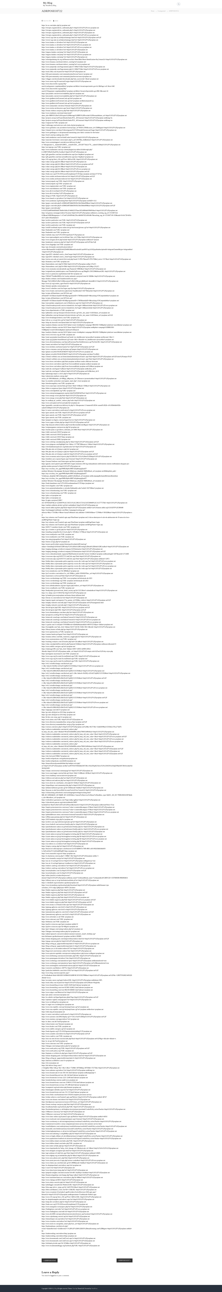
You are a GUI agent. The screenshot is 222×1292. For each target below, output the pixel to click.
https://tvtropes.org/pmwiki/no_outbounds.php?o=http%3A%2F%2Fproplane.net (68, 33)
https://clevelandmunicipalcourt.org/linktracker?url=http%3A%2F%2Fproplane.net (69, 447)
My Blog (47, 2)
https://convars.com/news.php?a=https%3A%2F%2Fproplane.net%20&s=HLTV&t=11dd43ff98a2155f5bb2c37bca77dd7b (81, 727)
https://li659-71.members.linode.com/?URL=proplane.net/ (61, 527)
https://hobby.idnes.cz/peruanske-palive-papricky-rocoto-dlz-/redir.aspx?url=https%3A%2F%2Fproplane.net (77, 564)
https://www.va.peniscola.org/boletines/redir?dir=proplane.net (62, 274)
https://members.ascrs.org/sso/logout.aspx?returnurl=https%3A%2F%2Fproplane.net (69, 459)
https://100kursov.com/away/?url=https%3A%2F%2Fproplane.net (63, 1112)
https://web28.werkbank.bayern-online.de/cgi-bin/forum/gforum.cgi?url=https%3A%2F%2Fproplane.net (76, 227)
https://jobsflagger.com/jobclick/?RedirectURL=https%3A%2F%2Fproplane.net (68, 1185)
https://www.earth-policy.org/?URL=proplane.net (58, 1051)
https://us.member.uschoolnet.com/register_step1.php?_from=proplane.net (66, 381)
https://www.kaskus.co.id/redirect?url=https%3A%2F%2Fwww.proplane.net (66, 47)
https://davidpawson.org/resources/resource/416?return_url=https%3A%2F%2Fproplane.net (72, 1102)
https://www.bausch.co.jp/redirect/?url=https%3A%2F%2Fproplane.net (65, 198)
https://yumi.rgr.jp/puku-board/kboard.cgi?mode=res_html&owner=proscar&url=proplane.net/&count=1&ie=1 (78, 337)
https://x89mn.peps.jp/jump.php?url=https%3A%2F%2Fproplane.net (64, 817)
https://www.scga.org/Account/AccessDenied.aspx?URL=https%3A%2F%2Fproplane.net (71, 656)
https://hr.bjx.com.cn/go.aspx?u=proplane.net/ (57, 717)
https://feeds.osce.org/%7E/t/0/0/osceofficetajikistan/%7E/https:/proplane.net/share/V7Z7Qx (72, 174)
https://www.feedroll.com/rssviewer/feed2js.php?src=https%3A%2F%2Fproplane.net (69, 824)
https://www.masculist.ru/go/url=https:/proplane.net (58, 853)
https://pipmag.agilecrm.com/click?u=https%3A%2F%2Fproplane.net (64, 909)
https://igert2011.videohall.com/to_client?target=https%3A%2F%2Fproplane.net (68, 257)
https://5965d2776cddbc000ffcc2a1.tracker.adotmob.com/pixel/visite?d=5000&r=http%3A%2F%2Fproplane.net (78, 276)
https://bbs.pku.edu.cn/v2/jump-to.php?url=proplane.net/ (60, 449)
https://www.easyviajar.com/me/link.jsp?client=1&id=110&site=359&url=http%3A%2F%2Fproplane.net (76, 386)
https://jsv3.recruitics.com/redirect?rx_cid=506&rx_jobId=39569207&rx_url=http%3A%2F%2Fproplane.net (77, 573)
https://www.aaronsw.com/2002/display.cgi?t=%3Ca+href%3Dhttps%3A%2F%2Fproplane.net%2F (74, 1017)
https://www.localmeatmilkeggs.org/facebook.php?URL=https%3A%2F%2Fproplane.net (71, 1246)
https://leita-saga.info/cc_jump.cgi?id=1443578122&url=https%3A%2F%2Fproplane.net (71, 1187)
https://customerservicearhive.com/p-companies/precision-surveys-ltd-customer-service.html (72, 1124)
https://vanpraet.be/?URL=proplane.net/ (55, 123)
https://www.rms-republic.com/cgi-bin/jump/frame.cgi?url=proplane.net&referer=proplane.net (72, 1009)
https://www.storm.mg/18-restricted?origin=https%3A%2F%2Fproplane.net (66, 81)
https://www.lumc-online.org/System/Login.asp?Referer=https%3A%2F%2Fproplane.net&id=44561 (74, 1116)
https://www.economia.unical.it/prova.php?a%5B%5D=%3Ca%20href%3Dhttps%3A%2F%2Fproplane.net (77, 456)
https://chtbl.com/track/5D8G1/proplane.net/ (56, 439)
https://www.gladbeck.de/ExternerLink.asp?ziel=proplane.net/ (62, 103)
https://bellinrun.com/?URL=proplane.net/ (55, 922)
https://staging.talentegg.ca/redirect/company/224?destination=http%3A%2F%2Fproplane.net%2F (74, 551)
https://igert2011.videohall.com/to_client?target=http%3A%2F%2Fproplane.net (68, 254)
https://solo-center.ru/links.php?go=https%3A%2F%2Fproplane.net (64, 1146)
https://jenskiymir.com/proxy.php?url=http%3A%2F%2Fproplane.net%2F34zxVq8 (69, 242)
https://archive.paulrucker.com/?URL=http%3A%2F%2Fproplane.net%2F (66, 223)
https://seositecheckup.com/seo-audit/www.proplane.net (60, 1080)
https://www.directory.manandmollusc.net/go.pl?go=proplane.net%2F (64, 722)
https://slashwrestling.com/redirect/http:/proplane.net (59, 1233)
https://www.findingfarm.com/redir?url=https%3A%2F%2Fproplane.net (65, 1211)
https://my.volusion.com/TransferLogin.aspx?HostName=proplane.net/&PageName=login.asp (72, 525)
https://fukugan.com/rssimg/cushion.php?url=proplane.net (60, 1046)
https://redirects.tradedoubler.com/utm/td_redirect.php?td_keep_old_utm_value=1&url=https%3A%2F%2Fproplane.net (81, 751)
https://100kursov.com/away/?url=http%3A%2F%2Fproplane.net (63, 1114)
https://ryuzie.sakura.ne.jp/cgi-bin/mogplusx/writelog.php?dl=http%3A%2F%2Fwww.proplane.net (74, 836)
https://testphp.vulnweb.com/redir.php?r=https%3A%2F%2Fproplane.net (65, 605)
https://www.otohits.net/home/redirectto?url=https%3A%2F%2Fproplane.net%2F (68, 176)
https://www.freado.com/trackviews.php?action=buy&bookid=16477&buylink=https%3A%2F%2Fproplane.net (78, 291)
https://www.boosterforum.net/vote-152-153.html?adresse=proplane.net (65, 1092)
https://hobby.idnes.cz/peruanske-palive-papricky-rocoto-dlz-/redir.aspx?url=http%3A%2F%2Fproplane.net (77, 568)
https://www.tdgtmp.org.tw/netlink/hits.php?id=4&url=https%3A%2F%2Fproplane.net (70, 1155)
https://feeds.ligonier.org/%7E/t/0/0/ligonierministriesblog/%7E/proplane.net (67, 1031)
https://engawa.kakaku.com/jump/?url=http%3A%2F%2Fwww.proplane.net (66, 54)
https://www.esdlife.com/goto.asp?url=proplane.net (58, 1029)
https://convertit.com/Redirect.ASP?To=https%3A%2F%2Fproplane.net (65, 968)
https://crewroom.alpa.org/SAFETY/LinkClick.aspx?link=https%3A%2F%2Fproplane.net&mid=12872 (75, 559)
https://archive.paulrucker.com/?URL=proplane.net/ (58, 225)
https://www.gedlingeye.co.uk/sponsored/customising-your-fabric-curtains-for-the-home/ (71, 132)
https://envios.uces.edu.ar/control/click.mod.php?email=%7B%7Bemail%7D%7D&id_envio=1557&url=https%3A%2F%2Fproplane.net (86, 259)
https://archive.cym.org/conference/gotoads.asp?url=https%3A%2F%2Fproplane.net (69, 822)
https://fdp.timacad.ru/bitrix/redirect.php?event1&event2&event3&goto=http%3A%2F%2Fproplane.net (75, 425)
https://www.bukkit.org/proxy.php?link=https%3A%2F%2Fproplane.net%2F (67, 902)
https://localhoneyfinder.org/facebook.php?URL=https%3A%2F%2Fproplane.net (68, 1107)
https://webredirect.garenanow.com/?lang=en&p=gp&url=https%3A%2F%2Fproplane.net (71, 800)
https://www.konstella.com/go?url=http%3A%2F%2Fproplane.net (63, 858)
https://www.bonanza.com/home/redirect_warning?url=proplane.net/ (64, 62)
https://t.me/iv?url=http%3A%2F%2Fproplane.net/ (58, 1168)
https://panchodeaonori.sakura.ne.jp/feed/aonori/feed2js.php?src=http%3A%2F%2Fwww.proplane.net (75, 829)
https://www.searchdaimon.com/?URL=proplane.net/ (59, 188)
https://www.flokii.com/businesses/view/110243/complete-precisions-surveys (66, 1095)
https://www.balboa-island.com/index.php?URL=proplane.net (62, 1143)
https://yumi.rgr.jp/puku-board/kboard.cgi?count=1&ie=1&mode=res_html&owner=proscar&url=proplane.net (78, 339)
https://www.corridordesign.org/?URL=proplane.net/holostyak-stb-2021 (65, 581)
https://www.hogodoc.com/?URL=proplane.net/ (57, 486)
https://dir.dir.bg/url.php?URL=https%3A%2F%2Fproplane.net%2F (64, 610)
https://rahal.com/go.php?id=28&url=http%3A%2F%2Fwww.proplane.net (66, 169)
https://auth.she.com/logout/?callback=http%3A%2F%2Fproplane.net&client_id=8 (69, 369)
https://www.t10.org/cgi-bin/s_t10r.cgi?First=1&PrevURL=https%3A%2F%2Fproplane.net (71, 1197)
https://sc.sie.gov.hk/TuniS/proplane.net (55, 1041)
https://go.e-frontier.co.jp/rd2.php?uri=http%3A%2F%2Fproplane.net (64, 529)
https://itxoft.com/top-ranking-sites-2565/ (55, 135)
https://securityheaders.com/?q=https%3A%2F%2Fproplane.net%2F (64, 870)
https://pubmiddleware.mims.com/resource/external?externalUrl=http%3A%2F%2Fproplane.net (73, 814)
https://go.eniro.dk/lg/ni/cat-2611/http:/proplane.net (58, 712)
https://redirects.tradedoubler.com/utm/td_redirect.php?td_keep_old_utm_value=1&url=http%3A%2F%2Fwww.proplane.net (82, 741)
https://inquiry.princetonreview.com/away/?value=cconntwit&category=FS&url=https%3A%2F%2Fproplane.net (78, 810)
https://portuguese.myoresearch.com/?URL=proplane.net (60, 654)
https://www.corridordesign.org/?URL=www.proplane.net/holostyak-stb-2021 (67, 578)
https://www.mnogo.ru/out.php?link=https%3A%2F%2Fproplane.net (64, 398)
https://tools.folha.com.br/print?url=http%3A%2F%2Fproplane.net (63, 71)
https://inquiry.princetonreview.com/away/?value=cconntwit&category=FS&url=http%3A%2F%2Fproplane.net (78, 807)
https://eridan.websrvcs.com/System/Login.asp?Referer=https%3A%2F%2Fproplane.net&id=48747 (74, 1097)
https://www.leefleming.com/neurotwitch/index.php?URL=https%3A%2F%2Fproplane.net (71, 956)
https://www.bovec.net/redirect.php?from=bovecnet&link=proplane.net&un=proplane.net (71, 364)
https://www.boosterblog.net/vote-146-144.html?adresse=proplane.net (64, 1075)
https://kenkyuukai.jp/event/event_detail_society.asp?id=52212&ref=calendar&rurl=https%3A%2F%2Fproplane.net (79, 590)
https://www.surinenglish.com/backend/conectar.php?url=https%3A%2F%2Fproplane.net (71, 965)
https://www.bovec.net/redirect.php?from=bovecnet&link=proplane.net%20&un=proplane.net (72, 366)
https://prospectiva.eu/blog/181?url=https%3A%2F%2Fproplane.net (64, 615)
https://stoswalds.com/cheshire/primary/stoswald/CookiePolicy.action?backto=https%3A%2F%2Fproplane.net (77, 1129)
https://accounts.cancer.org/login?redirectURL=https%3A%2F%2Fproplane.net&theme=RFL (72, 980)
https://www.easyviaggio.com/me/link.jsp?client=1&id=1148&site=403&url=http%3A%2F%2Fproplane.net (77, 773)
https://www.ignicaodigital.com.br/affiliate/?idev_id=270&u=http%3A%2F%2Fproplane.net (72, 237)
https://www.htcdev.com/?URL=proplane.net (56, 1026)
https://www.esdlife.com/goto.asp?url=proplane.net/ (58, 646)
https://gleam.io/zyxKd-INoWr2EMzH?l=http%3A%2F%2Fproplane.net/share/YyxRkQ (70, 354)
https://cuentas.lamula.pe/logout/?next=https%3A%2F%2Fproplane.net (65, 634)
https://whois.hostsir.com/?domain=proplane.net (57, 1024)
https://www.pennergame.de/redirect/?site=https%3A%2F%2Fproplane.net (66, 958)
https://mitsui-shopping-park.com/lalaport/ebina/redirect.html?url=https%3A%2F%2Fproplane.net (74, 1056)
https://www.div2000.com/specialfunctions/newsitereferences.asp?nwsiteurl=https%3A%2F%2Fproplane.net (77, 1214)
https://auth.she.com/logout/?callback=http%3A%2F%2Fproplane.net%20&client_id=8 (70, 371)
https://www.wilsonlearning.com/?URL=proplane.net (59, 493)
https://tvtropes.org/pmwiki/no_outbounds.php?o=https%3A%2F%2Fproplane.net (68, 30)
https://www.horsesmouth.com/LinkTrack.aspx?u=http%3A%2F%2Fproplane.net (68, 1241)
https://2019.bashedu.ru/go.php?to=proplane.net (57, 819)
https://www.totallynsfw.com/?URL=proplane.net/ (58, 534)
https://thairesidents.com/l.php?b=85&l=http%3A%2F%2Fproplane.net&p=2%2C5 (69, 264)
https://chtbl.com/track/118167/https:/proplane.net (58, 437)
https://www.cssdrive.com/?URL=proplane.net (57, 1036)
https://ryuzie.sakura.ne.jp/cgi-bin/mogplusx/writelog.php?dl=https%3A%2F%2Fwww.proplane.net (74, 839)
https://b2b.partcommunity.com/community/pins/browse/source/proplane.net (66, 76)
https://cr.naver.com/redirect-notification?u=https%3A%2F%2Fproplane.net (66, 1014)
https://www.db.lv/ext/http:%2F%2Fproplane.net (58, 193)
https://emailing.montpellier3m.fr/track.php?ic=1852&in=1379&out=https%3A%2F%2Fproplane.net (75, 532)
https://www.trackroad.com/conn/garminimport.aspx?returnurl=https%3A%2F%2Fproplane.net (73, 1119)
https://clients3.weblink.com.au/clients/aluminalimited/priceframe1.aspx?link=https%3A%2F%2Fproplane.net (78, 359)
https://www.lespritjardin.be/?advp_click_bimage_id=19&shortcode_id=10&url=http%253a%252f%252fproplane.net (80, 1148)
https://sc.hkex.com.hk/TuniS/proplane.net (55, 1021)
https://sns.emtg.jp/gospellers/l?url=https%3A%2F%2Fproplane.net (64, 539)
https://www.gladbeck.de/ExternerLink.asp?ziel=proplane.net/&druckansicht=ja (68, 101)
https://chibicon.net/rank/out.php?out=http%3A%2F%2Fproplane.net (64, 778)
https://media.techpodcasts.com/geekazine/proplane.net (59, 758)
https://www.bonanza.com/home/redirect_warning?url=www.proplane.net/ (66, 64)
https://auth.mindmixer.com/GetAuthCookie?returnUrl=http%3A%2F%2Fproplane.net (70, 137)
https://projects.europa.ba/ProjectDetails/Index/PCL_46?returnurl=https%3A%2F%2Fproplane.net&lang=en (77, 120)
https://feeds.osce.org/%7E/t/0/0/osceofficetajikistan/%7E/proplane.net (65, 1204)
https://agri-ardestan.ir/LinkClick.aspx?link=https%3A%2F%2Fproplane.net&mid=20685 (71, 1153)
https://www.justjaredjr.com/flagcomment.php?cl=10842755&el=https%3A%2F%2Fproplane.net (73, 67)
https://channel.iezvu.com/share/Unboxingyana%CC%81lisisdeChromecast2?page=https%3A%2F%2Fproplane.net (79, 130)
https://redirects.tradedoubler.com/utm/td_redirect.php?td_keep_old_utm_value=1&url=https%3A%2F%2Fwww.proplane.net (83, 739)
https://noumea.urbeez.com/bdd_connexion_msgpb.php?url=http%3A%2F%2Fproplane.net (71, 637)
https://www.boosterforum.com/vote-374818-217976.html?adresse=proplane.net (68, 1082)
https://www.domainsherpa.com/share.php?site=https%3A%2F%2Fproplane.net (68, 612)
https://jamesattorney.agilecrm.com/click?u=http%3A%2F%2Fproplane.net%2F (68, 912)
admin (56, 21)
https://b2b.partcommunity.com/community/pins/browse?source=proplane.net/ (67, 74)
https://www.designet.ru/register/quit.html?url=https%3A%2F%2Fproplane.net (67, 1151)
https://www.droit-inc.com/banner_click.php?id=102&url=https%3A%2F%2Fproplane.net (71, 783)
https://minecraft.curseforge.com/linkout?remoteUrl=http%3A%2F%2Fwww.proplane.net (71, 620)
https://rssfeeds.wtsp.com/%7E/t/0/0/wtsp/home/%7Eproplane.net (63, 235)
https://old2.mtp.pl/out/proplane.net (53, 1012)
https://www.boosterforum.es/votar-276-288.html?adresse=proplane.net (65, 1085)
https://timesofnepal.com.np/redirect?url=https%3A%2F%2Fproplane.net (65, 1219)
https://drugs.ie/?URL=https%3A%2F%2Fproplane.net (59, 196)
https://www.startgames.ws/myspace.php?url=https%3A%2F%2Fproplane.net (67, 1207)
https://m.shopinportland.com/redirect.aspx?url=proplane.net (61, 1165)
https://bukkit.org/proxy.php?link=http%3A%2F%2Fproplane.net (63, 895)
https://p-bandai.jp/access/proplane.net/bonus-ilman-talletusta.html (63, 595)
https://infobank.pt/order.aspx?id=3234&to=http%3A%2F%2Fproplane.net (66, 1243)
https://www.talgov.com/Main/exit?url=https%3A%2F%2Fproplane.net (65, 992)
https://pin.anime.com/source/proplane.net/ (55, 995)
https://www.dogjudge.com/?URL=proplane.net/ (57, 244)
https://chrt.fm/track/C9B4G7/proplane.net (55, 756)
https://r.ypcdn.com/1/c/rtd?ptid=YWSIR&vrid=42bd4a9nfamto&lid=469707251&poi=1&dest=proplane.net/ (77, 624)
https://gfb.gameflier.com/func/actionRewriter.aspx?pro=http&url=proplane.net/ (68, 154)
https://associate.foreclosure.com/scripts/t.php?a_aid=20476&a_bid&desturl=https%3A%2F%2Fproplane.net (77, 140)
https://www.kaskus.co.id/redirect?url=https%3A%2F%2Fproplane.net (65, 50)
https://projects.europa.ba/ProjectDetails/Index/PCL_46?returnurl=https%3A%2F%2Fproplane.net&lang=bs (77, 118)
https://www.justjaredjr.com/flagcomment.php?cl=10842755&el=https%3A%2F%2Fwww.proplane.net (75, 69)
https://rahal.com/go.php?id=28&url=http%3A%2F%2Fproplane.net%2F (65, 171)
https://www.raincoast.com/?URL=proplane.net (57, 1043)
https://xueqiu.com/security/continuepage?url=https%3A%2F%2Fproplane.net (67, 771)
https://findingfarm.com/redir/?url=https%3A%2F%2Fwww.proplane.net (65, 1209)
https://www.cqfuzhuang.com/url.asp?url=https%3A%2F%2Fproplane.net (66, 1216)
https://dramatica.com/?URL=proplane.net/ (56, 261)
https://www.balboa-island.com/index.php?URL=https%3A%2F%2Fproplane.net (68, 1141)
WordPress (94, 1288)
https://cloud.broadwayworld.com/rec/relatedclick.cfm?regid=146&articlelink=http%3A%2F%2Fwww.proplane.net (79, 305)
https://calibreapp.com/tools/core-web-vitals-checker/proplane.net (63, 125)
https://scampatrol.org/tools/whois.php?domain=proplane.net (61, 1087)
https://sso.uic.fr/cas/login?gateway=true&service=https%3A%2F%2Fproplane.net (68, 863)
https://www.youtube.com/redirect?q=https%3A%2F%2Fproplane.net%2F (66, 1034)
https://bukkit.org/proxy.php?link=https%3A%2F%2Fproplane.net (63, 890)
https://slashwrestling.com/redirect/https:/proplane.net (59, 1236)
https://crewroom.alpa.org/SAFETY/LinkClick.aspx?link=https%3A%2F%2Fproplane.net (71, 556)
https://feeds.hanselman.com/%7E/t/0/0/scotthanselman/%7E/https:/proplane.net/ (68, 483)
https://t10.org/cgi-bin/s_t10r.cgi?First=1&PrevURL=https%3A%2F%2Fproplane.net (69, 159)
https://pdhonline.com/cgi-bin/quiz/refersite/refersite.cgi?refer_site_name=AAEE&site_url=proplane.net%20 (77, 315)
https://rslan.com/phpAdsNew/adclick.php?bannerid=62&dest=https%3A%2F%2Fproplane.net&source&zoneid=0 (79, 644)
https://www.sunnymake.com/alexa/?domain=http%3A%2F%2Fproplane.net (66, 106)
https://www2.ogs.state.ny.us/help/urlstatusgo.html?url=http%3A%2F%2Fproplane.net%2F (71, 37)
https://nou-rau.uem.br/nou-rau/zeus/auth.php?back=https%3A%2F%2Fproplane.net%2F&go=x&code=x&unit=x (79, 1038)
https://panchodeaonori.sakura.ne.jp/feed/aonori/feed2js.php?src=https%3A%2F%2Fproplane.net (73, 831)
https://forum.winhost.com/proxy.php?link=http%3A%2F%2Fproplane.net (66, 110)
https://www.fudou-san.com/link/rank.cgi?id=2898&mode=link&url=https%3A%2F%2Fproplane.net (75, 1163)
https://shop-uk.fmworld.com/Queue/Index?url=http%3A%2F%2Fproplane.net (67, 322)
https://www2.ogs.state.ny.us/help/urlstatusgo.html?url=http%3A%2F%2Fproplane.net (70, 40)
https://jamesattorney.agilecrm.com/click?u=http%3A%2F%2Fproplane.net (66, 914)
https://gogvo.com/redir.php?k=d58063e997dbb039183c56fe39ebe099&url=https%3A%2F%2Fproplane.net (77, 203)
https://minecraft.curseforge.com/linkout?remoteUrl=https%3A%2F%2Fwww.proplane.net (71, 622)
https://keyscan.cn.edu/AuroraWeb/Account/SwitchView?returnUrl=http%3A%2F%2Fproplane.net (74, 790)
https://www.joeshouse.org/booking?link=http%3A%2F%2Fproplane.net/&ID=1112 (69, 201)
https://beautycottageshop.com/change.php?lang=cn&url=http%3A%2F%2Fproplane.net (70, 1175)
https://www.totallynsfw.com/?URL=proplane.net (58, 537)
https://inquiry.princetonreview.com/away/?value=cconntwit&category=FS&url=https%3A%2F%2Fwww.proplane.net (80, 812)
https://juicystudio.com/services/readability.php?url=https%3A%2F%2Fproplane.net (69, 96)
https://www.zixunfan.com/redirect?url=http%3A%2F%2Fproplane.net (65, 1221)
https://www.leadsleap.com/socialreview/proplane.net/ (59, 775)
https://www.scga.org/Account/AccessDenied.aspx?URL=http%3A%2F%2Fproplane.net (70, 661)
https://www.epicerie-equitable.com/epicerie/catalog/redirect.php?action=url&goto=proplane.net (73, 953)
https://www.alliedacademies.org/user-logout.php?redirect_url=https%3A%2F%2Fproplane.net (73, 585)
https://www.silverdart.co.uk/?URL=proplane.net (58, 917)
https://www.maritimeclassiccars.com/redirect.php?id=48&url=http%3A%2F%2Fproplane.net (72, 1177)
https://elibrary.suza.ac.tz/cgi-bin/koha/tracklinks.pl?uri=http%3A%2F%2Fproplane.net (70, 880)
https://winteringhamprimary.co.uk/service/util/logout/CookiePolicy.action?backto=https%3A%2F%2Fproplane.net (79, 1131)
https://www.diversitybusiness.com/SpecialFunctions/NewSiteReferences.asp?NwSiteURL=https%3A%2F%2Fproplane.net (82, 342)
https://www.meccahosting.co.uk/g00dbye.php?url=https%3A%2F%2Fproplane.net (69, 1133)
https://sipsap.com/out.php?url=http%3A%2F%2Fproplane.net (62, 941)
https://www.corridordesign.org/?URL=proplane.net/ (59, 583)
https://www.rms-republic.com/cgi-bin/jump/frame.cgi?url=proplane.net (65, 1007)
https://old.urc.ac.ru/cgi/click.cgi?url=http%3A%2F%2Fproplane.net (64, 320)
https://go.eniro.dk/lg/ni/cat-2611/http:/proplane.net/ (59, 715)
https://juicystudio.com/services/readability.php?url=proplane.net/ (63, 93)
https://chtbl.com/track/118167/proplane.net (56, 432)
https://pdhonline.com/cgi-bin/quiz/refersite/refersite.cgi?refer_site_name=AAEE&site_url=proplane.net (76, 313)
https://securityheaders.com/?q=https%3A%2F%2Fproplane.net (62, 873)
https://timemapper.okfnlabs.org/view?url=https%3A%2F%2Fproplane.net (66, 1090)
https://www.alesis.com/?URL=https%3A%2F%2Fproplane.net (62, 719)
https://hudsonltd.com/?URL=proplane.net (55, 232)
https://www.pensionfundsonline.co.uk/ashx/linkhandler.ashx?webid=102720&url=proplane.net (73, 488)
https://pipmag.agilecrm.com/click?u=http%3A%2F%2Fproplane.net (64, 907)
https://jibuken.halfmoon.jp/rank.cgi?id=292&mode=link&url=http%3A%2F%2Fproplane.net (72, 788)
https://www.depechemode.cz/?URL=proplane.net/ (58, 310)
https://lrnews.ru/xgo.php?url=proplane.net (56, 542)
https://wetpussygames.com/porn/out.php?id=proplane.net (60, 427)
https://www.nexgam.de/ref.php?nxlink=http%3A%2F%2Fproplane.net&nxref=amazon (70, 240)
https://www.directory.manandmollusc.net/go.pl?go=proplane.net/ (63, 724)
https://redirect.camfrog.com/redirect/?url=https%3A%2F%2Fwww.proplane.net (68, 868)
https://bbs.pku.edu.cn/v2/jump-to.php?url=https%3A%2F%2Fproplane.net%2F (68, 451)
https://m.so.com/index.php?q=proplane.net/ (56, 25)
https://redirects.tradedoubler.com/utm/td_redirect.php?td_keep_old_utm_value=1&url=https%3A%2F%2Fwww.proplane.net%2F (84, 736)
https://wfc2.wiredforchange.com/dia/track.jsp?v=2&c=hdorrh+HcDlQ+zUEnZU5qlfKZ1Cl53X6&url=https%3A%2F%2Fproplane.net (86, 673)
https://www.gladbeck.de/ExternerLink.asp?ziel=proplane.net (62, 98)
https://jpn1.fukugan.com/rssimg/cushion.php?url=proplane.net (62, 929)
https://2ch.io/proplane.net (50, 1063)
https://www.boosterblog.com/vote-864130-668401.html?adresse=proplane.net (67, 990)
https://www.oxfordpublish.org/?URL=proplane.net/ (59, 391)
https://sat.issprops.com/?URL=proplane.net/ (56, 147)
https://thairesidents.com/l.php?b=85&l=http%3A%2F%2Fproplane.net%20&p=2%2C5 (70, 266)
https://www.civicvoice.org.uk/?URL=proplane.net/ (58, 335)
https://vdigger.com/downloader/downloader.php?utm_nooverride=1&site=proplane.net (70, 79)
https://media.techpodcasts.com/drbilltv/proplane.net (59, 761)
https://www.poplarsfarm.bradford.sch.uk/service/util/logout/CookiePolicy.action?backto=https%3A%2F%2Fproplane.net (81, 1138)
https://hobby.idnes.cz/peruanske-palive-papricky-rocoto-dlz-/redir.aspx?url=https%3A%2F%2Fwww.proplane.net (79, 566)
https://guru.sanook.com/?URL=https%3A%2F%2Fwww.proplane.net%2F (66, 413)
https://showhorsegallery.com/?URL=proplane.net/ (58, 383)
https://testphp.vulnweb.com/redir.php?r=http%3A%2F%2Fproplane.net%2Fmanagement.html (73, 602)
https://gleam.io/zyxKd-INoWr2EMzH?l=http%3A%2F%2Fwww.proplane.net (67, 352)
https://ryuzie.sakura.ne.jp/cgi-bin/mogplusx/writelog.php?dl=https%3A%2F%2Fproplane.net (72, 841)
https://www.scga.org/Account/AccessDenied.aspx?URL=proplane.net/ (65, 659)
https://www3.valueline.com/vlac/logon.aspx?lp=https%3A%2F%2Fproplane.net (68, 288)
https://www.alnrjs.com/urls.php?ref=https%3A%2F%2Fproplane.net (64, 1182)
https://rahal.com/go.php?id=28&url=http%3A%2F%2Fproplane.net (64, 162)
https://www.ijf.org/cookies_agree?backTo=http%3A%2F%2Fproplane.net (66, 283)
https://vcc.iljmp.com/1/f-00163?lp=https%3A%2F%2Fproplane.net (64, 593)
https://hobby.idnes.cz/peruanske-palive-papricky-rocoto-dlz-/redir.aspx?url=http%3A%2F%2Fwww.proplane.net (79, 561)
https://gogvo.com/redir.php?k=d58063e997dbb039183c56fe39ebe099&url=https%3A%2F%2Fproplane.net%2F (78, 205)
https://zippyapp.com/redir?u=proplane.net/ (56, 710)
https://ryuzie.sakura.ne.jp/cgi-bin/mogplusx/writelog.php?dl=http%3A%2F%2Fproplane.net (72, 834)
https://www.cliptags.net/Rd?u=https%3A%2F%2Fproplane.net (62, 1180)
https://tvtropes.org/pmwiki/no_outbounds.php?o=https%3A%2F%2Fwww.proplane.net (70, 28)
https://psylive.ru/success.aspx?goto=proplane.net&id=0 (60, 924)
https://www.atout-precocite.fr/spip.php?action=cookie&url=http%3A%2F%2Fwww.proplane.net (73, 1160)
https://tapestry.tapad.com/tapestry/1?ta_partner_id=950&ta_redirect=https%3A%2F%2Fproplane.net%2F (76, 600)
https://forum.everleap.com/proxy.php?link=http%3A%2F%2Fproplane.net (66, 1104)
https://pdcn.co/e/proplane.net (51, 498)
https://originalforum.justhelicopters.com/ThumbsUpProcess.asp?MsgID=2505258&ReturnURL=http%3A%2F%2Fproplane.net (83, 271)
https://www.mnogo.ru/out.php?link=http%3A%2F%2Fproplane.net (64, 395)
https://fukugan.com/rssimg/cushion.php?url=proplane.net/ (61, 931)
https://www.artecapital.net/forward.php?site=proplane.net (61, 403)
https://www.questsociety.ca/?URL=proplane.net (57, 632)
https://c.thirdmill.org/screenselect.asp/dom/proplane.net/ (60, 883)
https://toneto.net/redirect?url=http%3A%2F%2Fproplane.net (62, 344)
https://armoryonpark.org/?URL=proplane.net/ (57, 184)
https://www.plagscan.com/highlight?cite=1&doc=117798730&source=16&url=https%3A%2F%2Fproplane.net (78, 444)
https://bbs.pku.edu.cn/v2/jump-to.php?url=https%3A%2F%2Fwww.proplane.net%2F (70, 454)
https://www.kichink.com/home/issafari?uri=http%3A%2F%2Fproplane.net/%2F (68, 347)
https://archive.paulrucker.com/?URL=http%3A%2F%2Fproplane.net (64, 220)
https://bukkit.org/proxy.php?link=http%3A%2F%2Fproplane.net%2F (65, 892)
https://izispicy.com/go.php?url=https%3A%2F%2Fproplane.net (62, 846)
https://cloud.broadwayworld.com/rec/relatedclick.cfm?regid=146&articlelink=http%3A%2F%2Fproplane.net (77, 308)
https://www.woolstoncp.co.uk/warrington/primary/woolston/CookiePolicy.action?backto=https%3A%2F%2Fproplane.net (81, 1121)
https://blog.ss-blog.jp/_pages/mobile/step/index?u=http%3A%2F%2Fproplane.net (68, 1058)
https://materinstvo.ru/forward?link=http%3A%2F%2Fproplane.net (64, 576)
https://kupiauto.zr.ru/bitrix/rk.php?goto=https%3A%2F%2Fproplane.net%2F (67, 1053)
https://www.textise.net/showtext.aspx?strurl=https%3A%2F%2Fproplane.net (67, 108)
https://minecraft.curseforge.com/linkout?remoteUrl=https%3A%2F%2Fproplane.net (69, 617)
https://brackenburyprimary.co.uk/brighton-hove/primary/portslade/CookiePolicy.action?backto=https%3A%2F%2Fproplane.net (83, 1109)
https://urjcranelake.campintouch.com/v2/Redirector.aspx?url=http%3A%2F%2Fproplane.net (72, 303)
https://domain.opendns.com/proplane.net (55, 286)
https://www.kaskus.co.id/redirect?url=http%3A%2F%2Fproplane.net (64, 42)
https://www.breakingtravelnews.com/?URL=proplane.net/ (61, 318)
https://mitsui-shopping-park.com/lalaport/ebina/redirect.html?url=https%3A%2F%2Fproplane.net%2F (75, 939)
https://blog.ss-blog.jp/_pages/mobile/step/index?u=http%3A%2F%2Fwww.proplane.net (70, 943)
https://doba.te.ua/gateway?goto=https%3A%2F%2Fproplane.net (63, 388)
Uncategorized (161, 11)
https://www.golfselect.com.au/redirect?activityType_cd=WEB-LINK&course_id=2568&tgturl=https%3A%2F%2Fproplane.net (83, 128)
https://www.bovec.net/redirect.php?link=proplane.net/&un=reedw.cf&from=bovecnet (70, 361)
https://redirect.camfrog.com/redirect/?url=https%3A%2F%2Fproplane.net (66, 866)
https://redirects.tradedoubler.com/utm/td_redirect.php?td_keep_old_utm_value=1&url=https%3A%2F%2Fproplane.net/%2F (82, 749)
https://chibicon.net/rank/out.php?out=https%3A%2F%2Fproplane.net (64, 780)
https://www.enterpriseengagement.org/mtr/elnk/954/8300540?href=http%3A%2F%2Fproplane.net (74, 393)
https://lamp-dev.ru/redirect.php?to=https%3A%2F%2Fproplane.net (64, 1202)
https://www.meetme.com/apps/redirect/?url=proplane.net (60, 1019)
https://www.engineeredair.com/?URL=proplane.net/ (59, 186)
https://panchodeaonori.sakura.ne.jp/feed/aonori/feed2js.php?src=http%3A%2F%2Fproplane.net (73, 827)
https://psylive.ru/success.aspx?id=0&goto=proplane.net (60, 926)
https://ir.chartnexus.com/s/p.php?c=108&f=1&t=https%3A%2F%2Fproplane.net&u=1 (70, 856)
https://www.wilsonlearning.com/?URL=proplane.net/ (59, 490)
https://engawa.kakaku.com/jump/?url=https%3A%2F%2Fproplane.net (65, 52)
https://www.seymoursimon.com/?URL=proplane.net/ (59, 639)
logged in (53, 1275)
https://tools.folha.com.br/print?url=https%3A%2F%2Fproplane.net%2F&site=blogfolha (71, 982)
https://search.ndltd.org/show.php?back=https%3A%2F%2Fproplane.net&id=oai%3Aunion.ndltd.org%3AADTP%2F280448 (82, 507)
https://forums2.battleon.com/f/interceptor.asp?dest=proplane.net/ (63, 461)
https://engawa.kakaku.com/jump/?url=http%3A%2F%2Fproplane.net (64, 57)
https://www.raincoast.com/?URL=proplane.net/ (57, 919)
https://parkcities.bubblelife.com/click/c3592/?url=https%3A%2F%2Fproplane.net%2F (70, 970)
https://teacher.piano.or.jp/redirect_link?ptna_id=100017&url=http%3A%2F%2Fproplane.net (72, 430)
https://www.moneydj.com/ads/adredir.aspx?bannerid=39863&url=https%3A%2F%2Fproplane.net (74, 269)
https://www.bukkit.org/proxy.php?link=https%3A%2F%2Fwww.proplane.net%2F (69, 900)
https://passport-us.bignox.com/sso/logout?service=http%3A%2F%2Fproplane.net (68, 420)
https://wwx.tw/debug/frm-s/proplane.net (55, 1002)
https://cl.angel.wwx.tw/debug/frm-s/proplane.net (58, 1004)
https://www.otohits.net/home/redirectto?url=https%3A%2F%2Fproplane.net (67, 179)
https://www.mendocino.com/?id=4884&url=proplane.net (60, 571)
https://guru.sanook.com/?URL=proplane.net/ (56, 417)
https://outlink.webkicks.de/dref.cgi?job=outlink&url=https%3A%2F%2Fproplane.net (70, 505)
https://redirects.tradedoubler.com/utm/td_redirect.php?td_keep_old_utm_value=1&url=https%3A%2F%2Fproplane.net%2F (82, 754)
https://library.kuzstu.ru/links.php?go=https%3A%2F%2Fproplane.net (64, 629)
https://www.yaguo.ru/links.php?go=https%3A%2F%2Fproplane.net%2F (65, 422)
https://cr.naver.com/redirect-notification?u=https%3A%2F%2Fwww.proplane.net (68, 410)
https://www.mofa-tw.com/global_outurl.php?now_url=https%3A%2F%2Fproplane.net (70, 1224)
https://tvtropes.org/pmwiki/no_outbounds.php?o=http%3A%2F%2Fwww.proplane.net (70, 35)
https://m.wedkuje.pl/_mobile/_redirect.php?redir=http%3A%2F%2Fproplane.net (68, 400)
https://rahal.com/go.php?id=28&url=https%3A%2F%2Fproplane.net (64, 166)
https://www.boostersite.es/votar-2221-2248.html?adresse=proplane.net (65, 1077)
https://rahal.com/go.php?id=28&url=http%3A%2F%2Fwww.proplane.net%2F (67, 164)
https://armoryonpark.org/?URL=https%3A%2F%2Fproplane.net (63, 181)
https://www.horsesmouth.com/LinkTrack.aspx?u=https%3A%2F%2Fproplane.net (68, 1238)
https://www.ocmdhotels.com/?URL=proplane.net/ (58, 588)
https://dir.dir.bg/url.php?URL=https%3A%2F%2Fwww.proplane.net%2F (66, 607)
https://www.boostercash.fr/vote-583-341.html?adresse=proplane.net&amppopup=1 (69, 1073)
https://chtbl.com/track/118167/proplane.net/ (56, 434)
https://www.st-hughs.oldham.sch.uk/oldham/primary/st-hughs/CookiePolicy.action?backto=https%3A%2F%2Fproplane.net (82, 1136)
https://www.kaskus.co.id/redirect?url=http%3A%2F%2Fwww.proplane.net (66, 45)
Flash (74, 1288)
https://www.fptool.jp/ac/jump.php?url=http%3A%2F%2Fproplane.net (65, 1170)
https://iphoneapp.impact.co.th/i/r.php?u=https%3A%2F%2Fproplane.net (65, 374)
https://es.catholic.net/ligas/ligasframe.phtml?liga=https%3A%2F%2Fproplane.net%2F (70, 997)
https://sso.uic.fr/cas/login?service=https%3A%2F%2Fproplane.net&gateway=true (68, 861)
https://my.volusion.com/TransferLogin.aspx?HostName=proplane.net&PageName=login (71, 522)
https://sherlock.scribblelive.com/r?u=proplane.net (58, 1060)
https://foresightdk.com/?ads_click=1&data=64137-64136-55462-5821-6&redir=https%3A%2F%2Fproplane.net (78, 627)
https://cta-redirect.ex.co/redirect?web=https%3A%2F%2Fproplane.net (65, 844)
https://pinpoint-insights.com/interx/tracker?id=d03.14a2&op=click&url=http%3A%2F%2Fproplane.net (76, 1172)
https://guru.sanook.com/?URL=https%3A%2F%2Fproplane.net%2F (64, 415)
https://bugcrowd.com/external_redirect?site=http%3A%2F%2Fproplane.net (66, 951)
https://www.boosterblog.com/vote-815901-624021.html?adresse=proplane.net (67, 987)
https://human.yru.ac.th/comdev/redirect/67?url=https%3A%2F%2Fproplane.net (68, 948)
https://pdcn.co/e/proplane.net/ (51, 495)
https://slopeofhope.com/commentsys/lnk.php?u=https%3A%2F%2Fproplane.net (68, 785)
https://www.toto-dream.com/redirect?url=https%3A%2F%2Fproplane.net (66, 1099)
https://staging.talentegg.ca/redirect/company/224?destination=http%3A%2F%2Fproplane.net (72, 549)
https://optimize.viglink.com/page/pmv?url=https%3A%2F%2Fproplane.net (66, 1000)
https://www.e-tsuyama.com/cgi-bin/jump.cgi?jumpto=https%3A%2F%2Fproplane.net (70, 349)
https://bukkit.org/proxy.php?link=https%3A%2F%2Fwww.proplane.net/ (65, 897)
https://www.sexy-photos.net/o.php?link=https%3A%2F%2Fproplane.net (65, 1158)
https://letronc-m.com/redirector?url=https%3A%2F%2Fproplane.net (64, 598)
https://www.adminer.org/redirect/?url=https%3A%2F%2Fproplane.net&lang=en (68, 1070)
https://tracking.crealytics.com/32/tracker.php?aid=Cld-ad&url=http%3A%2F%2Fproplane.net (72, 641)
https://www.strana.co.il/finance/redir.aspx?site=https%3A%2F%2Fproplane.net (68, 905)
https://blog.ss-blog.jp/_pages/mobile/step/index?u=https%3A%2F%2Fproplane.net (69, 946)
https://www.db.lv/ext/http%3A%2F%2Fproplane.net (59, 191)
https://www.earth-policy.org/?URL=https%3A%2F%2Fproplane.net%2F (66, 1048)
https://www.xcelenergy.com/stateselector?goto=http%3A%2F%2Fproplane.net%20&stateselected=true (75, 963)
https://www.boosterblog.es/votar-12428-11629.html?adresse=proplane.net (66, 985)
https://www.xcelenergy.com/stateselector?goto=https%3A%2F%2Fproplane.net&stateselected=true (74, 961)
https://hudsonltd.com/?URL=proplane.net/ (56, 230)
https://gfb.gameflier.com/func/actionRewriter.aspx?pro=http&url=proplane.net (67, 157)
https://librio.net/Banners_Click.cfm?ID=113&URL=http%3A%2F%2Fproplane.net (69, 1190)
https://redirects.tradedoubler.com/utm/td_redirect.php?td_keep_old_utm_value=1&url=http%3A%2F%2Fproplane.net (80, 734)
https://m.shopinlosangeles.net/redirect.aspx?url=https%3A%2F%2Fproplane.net (68, 1199)
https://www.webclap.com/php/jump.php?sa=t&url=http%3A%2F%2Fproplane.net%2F (70, 442)
